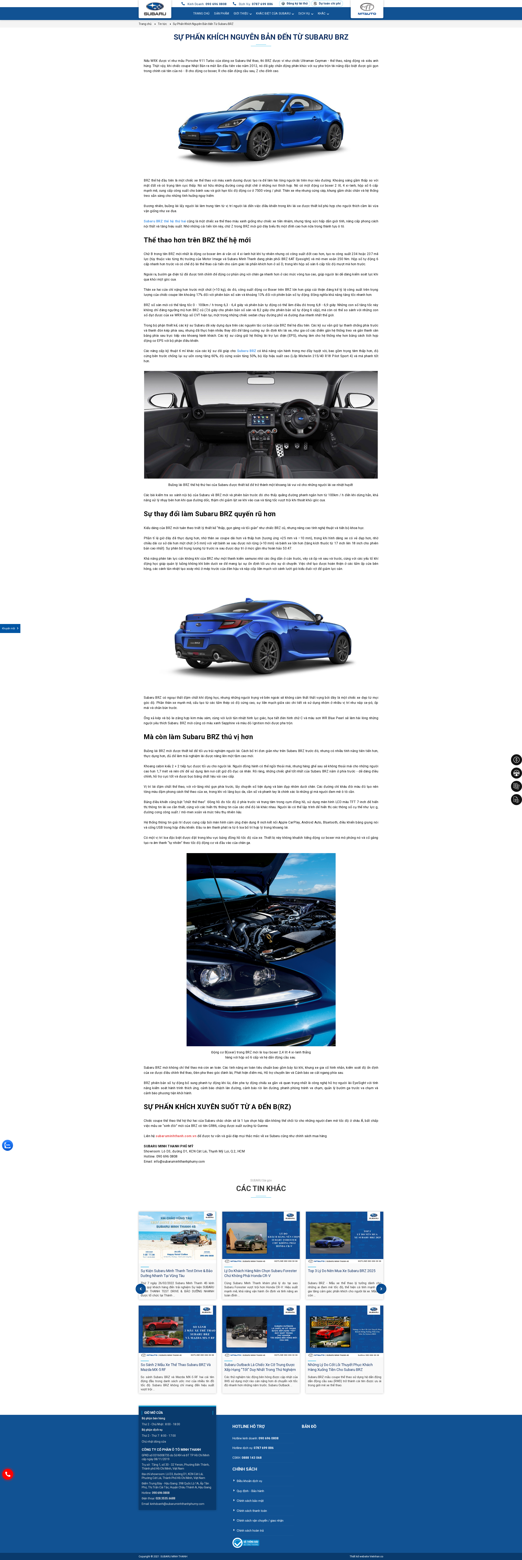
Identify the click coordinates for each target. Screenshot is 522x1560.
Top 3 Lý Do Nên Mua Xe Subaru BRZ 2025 (341, 1271)
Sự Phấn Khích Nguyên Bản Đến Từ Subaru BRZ (261, 37)
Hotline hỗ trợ (248, 1426)
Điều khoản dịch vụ (249, 1481)
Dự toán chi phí (330, 3)
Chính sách (244, 1469)
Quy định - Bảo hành (250, 1491)
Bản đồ (309, 1426)
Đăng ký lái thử (297, 3)
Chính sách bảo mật (250, 1501)
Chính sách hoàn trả (250, 1530)
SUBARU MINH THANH (173, 1556)
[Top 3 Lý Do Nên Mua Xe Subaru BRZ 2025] (344, 1237)
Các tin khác (261, 1188)
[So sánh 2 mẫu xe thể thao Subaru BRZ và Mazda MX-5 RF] (177, 1331)
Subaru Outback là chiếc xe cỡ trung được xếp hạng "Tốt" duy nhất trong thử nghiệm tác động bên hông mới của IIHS (260, 1370)
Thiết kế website (359, 1556)
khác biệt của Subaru (273, 13)
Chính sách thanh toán (252, 1511)
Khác (322, 13)
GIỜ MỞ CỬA (153, 1413)
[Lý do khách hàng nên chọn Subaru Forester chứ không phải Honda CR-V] (261, 1237)
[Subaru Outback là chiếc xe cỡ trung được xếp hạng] (261, 1331)
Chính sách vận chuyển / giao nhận (260, 1520)
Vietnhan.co (366, 1556)
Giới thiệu (241, 13)
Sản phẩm (221, 13)
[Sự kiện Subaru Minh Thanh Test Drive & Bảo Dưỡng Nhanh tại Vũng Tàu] (177, 1237)
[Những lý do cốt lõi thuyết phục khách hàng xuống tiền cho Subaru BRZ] (344, 1331)
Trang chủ (201, 13)
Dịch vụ (304, 13)
